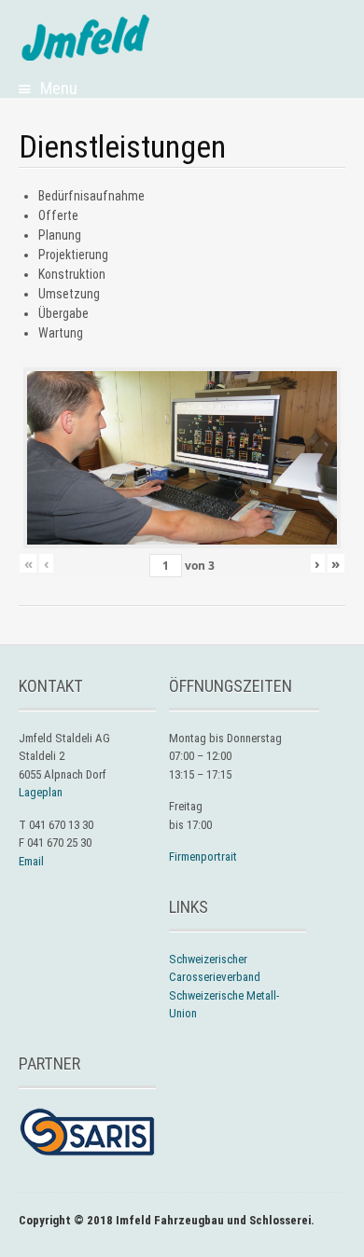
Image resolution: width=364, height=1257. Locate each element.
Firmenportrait (203, 856)
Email (31, 861)
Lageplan (41, 792)
